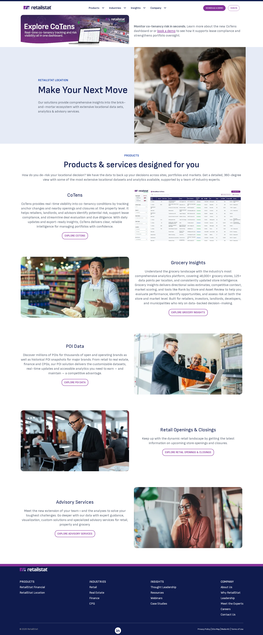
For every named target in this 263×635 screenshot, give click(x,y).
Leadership (228, 598)
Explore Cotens (75, 235)
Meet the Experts (232, 603)
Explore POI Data (75, 382)
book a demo (166, 31)
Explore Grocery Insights (188, 312)
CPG (92, 603)
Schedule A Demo (214, 8)
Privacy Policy (204, 629)
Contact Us (228, 614)
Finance (94, 598)
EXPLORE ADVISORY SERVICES (75, 533)
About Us (226, 587)
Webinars (156, 598)
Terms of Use (237, 629)
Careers (226, 609)
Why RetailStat (230, 593)
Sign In (233, 8)
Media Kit (225, 629)
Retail (93, 587)
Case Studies (159, 603)
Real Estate (96, 593)
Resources (157, 593)
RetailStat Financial (32, 587)
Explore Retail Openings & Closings (188, 452)
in (118, 630)
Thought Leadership (163, 587)
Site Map (216, 629)
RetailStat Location (32, 593)
